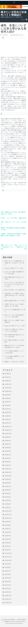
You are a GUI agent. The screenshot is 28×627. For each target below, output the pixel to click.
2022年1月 (8, 550)
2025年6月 (8, 405)
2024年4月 (8, 455)
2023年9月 (8, 479)
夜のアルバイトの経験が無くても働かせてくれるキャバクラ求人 (14, 263)
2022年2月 (8, 546)
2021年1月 (8, 592)
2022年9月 (8, 521)
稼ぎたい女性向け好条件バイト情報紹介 (14, 13)
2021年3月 (8, 585)
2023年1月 (8, 507)
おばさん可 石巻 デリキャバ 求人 (15, 326)
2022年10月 (8, 518)
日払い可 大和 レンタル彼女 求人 (15, 290)
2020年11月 (8, 599)
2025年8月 (8, 398)
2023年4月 (8, 497)
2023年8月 (8, 483)
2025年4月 (8, 412)
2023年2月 (8, 504)
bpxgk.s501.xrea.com (17, 35)
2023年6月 (8, 490)
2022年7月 (8, 529)
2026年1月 (8, 381)
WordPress (19, 623)
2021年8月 (8, 567)
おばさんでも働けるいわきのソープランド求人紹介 (14, 330)
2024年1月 (8, 465)
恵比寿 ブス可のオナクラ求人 (14, 362)
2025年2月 (8, 419)
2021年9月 (8, 564)
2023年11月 (8, 472)
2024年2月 (8, 462)
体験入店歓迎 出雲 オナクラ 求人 (15, 301)
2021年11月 (8, 557)
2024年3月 (8, 458)
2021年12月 (8, 553)
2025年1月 (8, 423)
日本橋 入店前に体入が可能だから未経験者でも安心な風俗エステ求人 (13, 234)
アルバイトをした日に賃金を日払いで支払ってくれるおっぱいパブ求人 (14, 284)
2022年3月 (8, 543)
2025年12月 (8, 384)
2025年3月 (8, 416)
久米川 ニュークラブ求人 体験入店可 (13, 218)
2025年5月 (8, 409)
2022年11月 (8, 514)
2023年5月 (8, 493)
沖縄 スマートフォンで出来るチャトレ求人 (7, 247)
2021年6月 (8, 574)
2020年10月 (8, 603)
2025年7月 (8, 402)
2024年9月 (8, 437)
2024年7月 (8, 444)
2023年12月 (8, 469)
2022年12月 (8, 511)
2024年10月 (8, 433)
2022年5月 (8, 536)
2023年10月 (8, 476)
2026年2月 (8, 377)
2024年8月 (8, 440)
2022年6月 (8, 532)
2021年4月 (8, 581)
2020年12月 (8, 595)
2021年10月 (8, 560)
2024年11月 (8, 430)
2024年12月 (8, 426)
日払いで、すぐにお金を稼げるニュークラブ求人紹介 (14, 316)
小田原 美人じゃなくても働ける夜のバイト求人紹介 (14, 305)
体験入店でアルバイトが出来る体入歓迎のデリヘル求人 (14, 346)
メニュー (23, 19)
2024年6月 (8, 448)
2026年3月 (8, 374)
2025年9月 (8, 395)
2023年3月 (8, 500)
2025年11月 (8, 388)
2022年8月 (8, 525)
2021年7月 (8, 571)
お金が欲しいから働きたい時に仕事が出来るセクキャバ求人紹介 (14, 295)
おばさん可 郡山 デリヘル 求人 (14, 268)
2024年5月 (8, 451)
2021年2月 (8, 588)
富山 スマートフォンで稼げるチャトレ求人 (21, 247)
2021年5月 (8, 578)
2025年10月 (8, 391)
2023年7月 (8, 486)
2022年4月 (8, 539)
